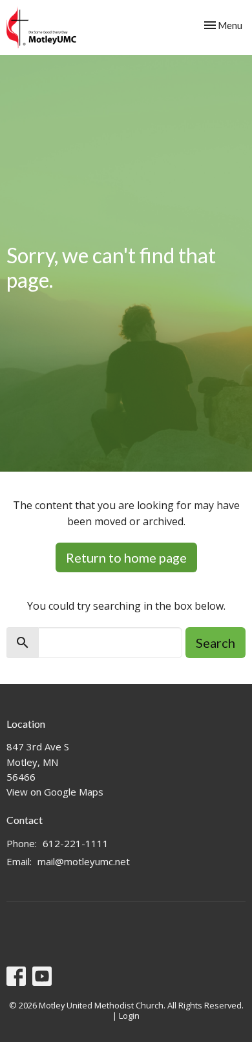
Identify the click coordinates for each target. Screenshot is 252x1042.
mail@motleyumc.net (83, 861)
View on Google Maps (54, 791)
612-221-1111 (76, 843)
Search (215, 642)
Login (129, 1015)
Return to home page (126, 557)
